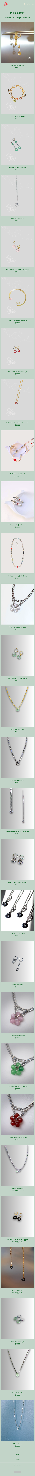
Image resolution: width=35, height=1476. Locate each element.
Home (17, 1454)
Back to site (17, 1465)
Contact (17, 1460)
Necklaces (8, 18)
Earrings (18, 18)
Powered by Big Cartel (17, 1472)
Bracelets (26, 18)
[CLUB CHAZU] (9, 4)
